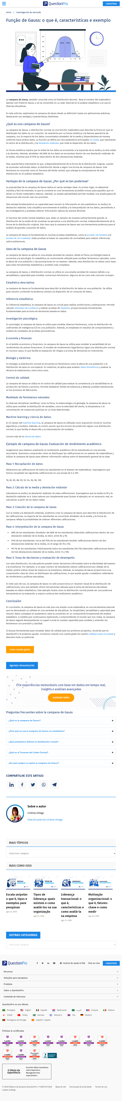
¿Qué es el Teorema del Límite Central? (28, 752)
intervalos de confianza (26, 308)
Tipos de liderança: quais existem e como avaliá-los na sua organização (45, 903)
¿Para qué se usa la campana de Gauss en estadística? (36, 731)
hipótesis (65, 308)
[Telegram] (54, 784)
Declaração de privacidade (80, 1087)
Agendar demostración (22, 665)
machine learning (31, 422)
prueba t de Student (97, 235)
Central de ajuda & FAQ (74, 963)
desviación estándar (49, 143)
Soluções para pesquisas (16, 978)
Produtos (8, 984)
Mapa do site (60, 1087)
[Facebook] (22, 784)
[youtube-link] (54, 963)
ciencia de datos (32, 436)
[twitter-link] (43, 963)
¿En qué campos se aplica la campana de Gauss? (33, 763)
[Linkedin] (11, 784)
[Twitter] (32, 784)
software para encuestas (101, 634)
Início (8, 12)
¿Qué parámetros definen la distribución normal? (33, 742)
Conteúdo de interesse (14, 996)
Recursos (8, 971)
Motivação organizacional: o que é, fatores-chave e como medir (100, 903)
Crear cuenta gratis (20, 649)
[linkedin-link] (48, 963)
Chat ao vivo (94, 963)
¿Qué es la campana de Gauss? (24, 720)
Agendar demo (61, 697)
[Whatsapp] (43, 784)
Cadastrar (111, 4)
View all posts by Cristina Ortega (45, 819)
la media (94, 139)
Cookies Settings (9, 1090)
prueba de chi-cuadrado (18, 238)
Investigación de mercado (28, 12)
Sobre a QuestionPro (14, 990)
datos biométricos (89, 367)
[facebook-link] (37, 963)
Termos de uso (101, 1087)
